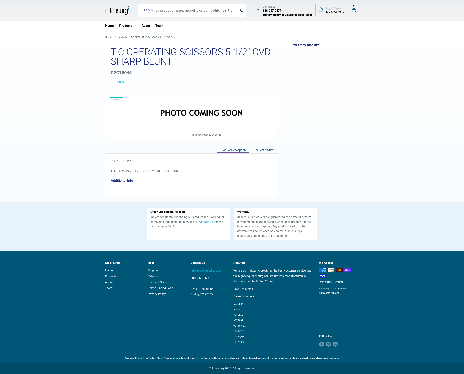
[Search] (241, 10)
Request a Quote (264, 150)
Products (125, 26)
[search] (195, 10)
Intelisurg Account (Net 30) (333, 288)
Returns (153, 276)
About (146, 26)
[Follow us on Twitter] (328, 344)
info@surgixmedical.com (207, 270)
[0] (355, 10)
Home (109, 26)
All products (121, 37)
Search (147, 10)
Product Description (233, 150)
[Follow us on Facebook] (321, 344)
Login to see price (122, 160)
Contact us (206, 222)
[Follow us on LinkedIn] (335, 344)
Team (159, 26)
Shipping (153, 270)
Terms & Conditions (160, 288)
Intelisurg (117, 82)
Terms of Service (158, 282)
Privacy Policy (157, 294)
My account (334, 12)
